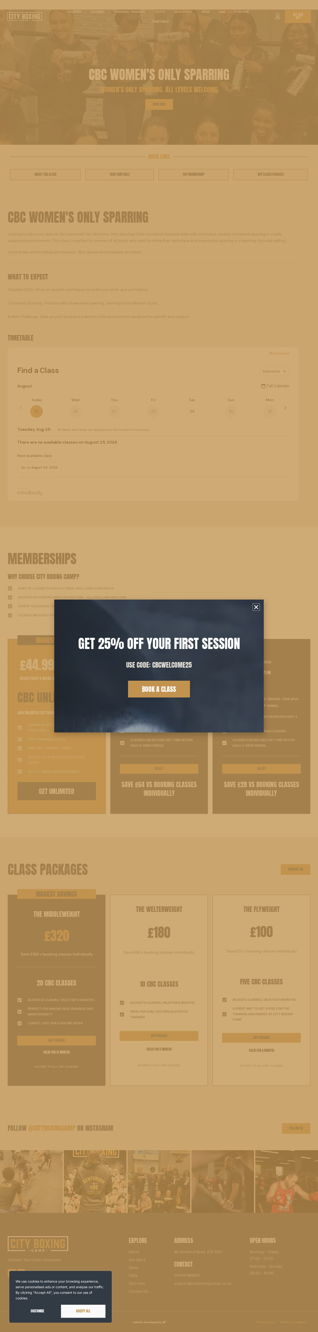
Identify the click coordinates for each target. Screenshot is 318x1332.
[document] (159, 666)
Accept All (83, 1311)
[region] (60, 1297)
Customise (37, 1311)
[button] (256, 607)
